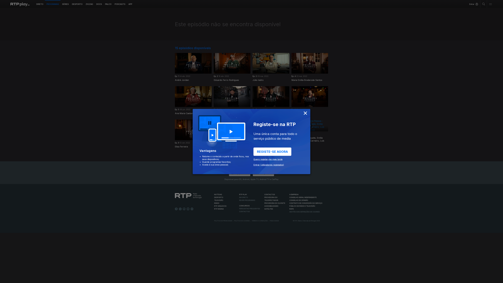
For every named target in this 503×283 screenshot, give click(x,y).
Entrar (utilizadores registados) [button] (268, 165)
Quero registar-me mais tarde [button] (268, 159)
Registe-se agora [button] (272, 152)
